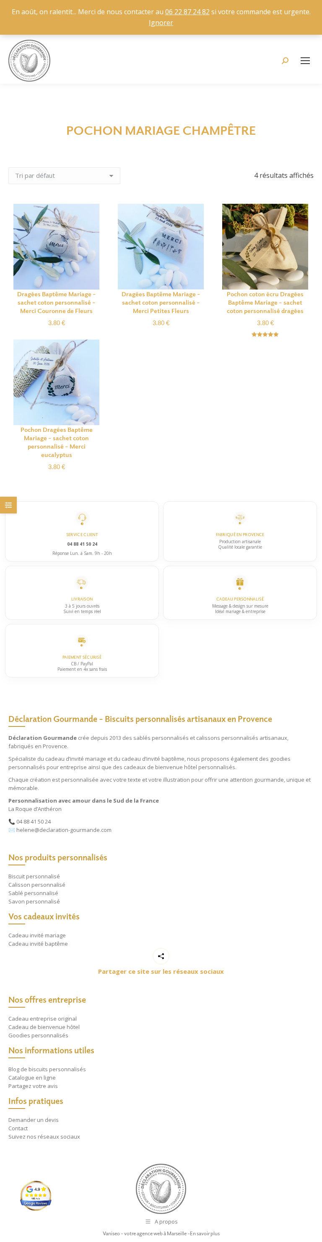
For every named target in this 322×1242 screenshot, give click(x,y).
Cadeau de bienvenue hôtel (44, 1027)
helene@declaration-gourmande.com (64, 830)
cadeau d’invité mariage (75, 758)
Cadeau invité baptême (38, 943)
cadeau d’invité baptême (153, 758)
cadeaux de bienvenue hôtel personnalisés (179, 767)
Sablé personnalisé (33, 893)
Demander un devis (33, 1120)
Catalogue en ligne (32, 1077)
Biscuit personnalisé (34, 876)
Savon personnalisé (34, 901)
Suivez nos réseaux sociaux (44, 1136)
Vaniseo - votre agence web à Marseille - (146, 1233)
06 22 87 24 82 (187, 11)
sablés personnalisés (161, 738)
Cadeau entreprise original (42, 1018)
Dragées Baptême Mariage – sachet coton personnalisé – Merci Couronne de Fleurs (56, 302)
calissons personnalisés (227, 738)
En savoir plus (205, 1233)
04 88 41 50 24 (33, 821)
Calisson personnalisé (36, 884)
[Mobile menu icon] (305, 60)
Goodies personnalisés (38, 1035)
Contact (18, 1128)
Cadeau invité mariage (37, 935)
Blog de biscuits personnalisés (47, 1069)
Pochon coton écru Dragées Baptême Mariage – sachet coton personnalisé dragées (265, 302)
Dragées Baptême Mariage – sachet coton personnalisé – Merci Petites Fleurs (161, 302)
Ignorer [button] (161, 22)
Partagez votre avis (33, 1086)
